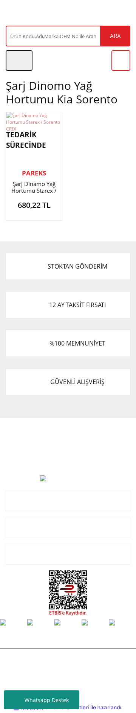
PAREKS (34, 173)
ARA (115, 36)
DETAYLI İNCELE (24, 207)
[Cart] (120, 60)
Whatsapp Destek (47, 700)
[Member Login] (19, 60)
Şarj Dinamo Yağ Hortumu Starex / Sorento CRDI (34, 187)
